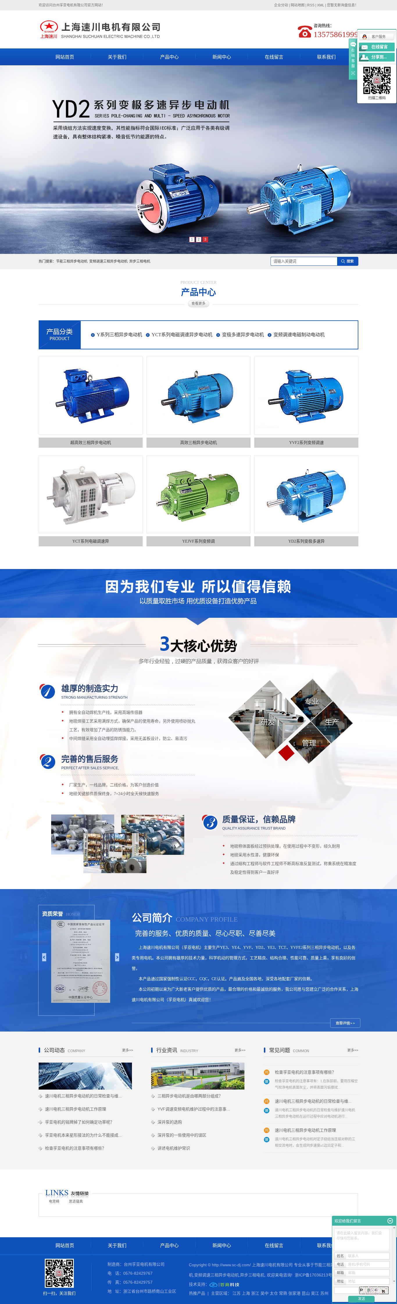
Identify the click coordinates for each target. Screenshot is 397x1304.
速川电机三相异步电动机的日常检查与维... (83, 1096)
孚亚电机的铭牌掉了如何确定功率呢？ (79, 1122)
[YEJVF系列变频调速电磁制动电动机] (198, 494)
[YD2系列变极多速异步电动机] (306, 494)
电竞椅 (54, 1202)
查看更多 (198, 303)
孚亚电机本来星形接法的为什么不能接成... (83, 1135)
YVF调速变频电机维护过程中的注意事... (194, 1109)
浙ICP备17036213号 (313, 1275)
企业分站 (281, 5)
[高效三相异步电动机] (198, 396)
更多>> (127, 1050)
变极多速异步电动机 (243, 334)
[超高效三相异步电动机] (91, 396)
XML (320, 5)
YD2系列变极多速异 (306, 541)
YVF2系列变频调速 (306, 442)
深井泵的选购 (170, 1122)
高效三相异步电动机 (198, 442)
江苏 (237, 1293)
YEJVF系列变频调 (198, 541)
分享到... (379, 57)
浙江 (255, 1293)
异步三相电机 (139, 261)
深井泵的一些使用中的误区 (182, 1135)
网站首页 (65, 57)
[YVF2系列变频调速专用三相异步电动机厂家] (306, 396)
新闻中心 (221, 57)
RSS (310, 5)
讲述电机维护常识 (174, 1148)
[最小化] (390, 1221)
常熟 (283, 1293)
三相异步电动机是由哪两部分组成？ (190, 1096)
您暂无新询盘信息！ (342, 5)
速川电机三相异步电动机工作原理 (75, 1109)
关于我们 (117, 57)
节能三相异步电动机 (71, 261)
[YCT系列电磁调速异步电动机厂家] (91, 494)
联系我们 (326, 57)
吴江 (315, 1293)
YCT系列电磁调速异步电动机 (182, 334)
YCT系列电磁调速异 (90, 541)
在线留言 (274, 57)
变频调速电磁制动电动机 (299, 334)
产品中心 (169, 57)
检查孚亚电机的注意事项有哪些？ (75, 1148)
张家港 (294, 1293)
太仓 (274, 1293)
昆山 (306, 1293)
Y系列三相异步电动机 (119, 334)
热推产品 (197, 1293)
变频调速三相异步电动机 (108, 261)
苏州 (324, 1293)
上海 (246, 1293)
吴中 (264, 1293)
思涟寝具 (76, 1202)
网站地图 (298, 5)
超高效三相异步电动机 (90, 442)
